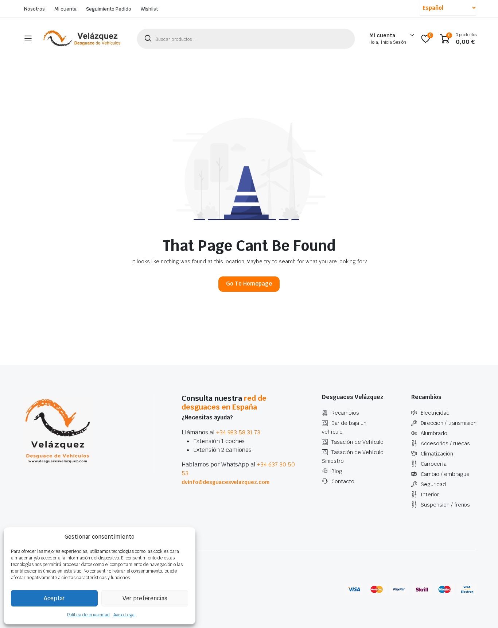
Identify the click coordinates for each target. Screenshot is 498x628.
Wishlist (149, 9)
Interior (430, 494)
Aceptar (54, 598)
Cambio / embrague (445, 474)
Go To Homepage (249, 283)
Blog (336, 471)
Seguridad (433, 484)
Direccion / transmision (448, 423)
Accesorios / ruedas (445, 443)
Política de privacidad (88, 615)
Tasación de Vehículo (357, 442)
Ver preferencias (144, 598)
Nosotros (34, 9)
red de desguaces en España (224, 403)
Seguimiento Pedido (108, 9)
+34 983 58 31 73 (238, 432)
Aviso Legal (124, 615)
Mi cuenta (65, 9)
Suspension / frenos (445, 504)
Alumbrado (434, 433)
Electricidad (435, 413)
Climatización (437, 453)
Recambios (345, 413)
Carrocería (434, 464)
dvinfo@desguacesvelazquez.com (225, 482)
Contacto (342, 481)
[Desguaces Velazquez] (82, 38)
